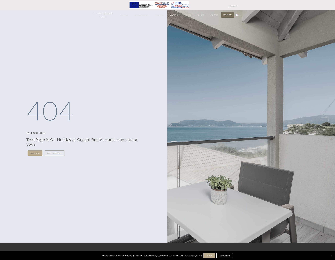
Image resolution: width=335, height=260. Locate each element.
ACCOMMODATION (141, 15)
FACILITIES (159, 15)
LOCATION (174, 15)
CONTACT (214, 15)
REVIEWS (200, 15)
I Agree (209, 256)
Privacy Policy (224, 256)
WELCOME (124, 15)
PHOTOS (187, 15)
